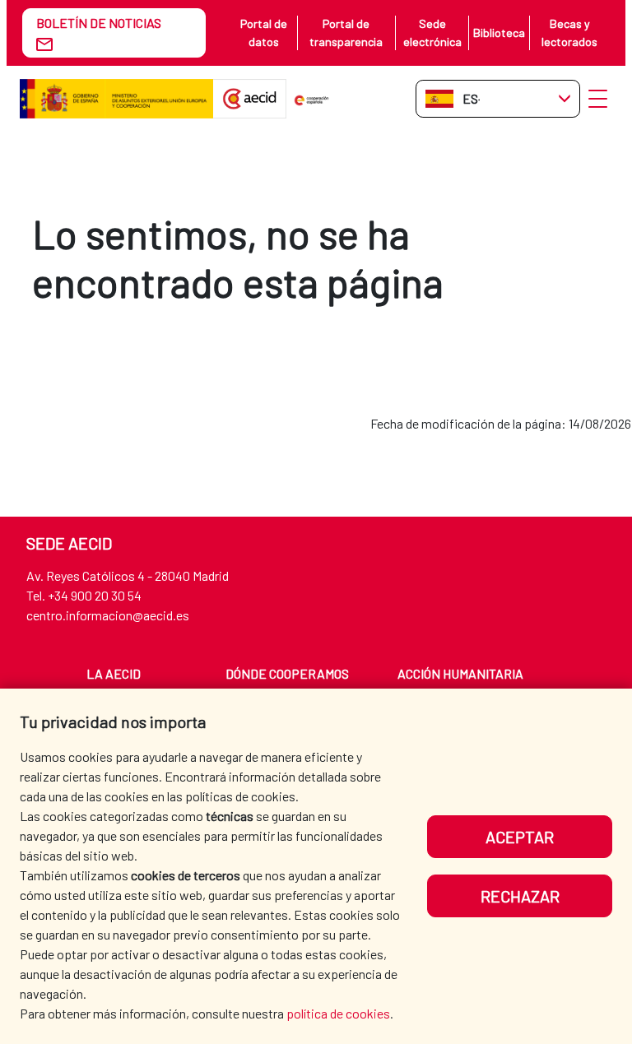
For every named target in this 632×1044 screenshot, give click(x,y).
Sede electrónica (432, 32)
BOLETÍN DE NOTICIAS (98, 22)
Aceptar (520, 837)
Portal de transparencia (346, 32)
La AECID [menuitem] (113, 673)
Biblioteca (499, 32)
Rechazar (520, 896)
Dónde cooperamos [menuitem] (287, 673)
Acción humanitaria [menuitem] (460, 673)
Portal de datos (263, 32)
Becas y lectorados (569, 32)
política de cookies (338, 1013)
